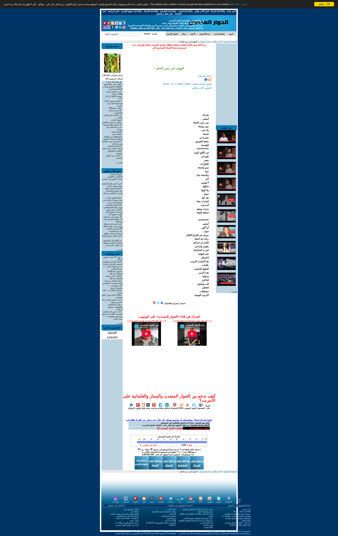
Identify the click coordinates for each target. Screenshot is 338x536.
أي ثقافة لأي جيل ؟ (113, 82)
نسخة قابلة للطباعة (190, 449)
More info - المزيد (238, 4)
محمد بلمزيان (204, 42)
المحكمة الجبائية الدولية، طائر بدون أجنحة (112, 147)
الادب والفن (217, 42)
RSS (181, 408)
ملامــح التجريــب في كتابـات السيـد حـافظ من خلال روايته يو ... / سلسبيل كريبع (112, 284)
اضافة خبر (135, 512)
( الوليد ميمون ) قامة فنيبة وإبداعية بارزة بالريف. (113, 103)
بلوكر (143, 408)
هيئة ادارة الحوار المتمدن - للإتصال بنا (236, 516)
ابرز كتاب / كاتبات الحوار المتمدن (238, 523)
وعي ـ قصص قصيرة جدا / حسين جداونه (112, 301)
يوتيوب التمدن (208, 525)
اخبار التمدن (171, 509)
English (172, 525)
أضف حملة (134, 521)
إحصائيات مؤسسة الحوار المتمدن (238, 518)
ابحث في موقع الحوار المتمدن (127, 525)
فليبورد (138, 408)
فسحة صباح (116, 132)
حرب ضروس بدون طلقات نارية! (114, 92)
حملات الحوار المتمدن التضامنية (164, 512)
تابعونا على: (207, 407)
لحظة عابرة (116, 134)
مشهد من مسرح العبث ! (111, 122)
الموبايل (131, 408)
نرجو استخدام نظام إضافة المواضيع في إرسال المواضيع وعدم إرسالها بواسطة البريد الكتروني (214, 533)
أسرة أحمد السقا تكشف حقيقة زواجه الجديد (112, 184)
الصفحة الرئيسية (230, 42)
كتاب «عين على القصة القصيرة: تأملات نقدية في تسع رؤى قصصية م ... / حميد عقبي (112, 315)
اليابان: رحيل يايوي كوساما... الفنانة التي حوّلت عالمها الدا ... (114, 211)
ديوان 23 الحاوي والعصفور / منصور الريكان (115, 306)
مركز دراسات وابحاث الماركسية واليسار (197, 509)
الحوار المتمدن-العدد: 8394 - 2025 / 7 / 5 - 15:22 (187, 84)
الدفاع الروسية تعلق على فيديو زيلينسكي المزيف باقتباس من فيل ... (113, 192)
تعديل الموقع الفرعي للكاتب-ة (127, 523)
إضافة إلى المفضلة (168, 452)
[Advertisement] (226, 83)
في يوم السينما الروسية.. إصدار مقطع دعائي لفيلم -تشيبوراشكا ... (112, 234)
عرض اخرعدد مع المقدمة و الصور (238, 514)
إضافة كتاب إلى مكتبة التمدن (127, 516)
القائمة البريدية (170, 521)
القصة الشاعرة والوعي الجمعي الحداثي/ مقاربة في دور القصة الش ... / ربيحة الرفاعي (112, 265)
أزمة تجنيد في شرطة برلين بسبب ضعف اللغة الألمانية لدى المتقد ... (113, 226)
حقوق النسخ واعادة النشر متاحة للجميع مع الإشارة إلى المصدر (152, 531)
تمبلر (148, 408)
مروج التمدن (171, 518)
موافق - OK (324, 4)
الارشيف (172, 514)
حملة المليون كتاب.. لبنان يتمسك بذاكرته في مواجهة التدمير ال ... (113, 200)
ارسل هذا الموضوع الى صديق (165, 449)
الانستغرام (174, 408)
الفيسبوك (201, 408)
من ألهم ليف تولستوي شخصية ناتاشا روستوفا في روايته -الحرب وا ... (113, 242)
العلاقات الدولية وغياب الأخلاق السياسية (113, 88)
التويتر (193, 408)
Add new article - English (127, 518)
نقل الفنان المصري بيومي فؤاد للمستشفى (113, 206)
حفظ (193, 452)
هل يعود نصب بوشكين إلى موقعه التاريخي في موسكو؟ (113, 219)
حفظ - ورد (144, 449)
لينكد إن (178, 500)
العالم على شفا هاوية (112, 84)
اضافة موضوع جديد (131, 509)
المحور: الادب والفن (201, 88)
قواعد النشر (246, 521)
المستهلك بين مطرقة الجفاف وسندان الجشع (113, 137)
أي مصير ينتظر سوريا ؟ (111, 125)
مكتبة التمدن (208, 527)
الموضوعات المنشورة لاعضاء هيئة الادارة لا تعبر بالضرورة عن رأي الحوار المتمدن (145, 533)
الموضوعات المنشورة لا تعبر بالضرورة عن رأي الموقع (229, 531)
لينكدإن (167, 408)
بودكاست (115, 502)
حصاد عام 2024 (115, 108)
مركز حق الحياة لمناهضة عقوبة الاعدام (198, 518)
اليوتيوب (187, 408)
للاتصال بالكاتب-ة (149, 452)
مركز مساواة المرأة (205, 512)
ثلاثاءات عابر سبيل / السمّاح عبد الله (114, 277)
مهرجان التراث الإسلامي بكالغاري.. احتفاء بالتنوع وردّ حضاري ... (112, 177)
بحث (184, 452)
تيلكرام (160, 408)
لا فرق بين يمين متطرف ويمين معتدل (112, 142)
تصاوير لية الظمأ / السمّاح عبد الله (115, 272)
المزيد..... (233, 292)
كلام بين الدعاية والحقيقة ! (116, 111)
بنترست (154, 408)
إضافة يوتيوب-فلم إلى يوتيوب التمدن (124, 514)
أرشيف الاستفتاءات (168, 516)
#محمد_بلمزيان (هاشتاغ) (175, 303)
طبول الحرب (116, 120)
